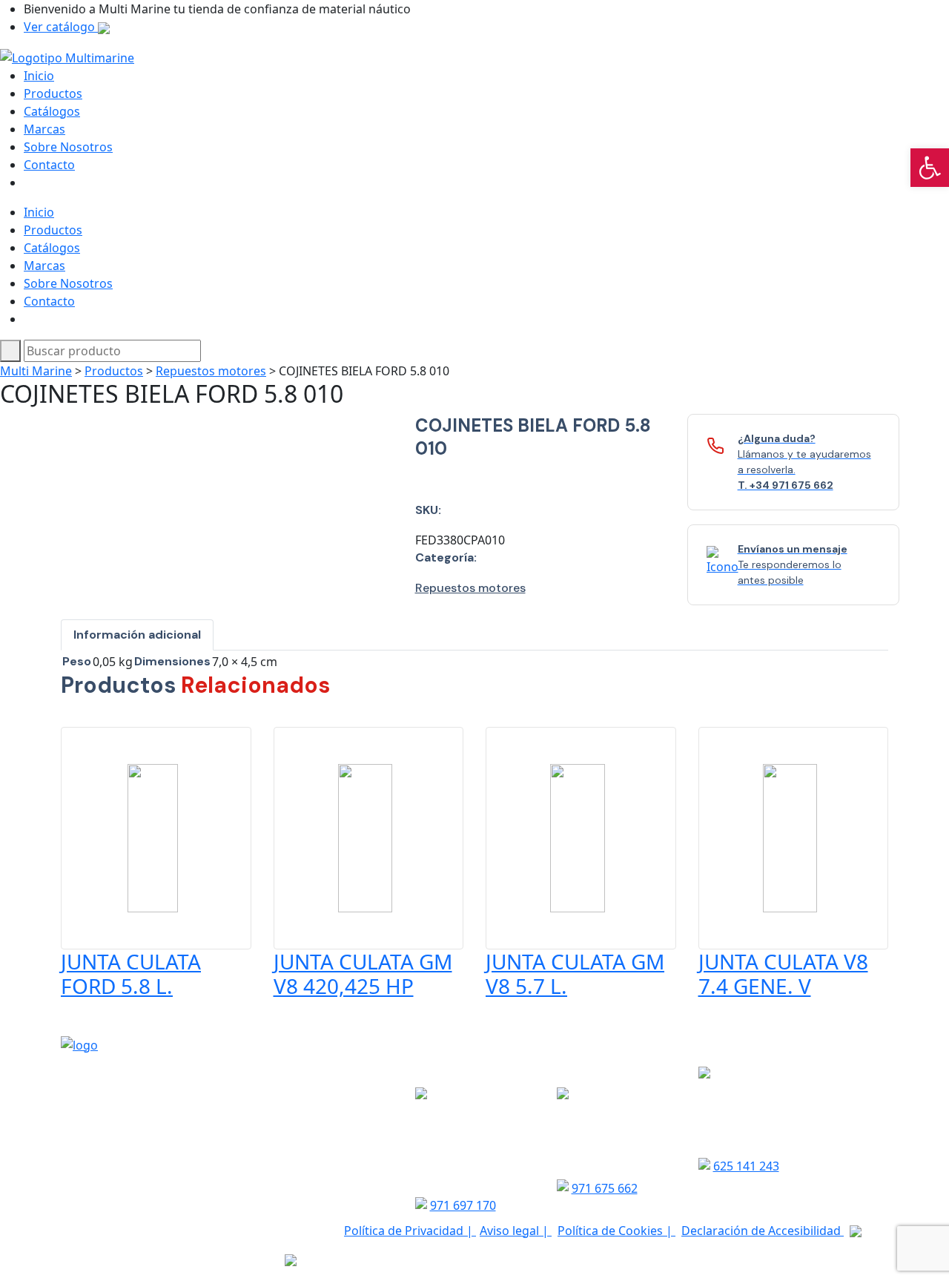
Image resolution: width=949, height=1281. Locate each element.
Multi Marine (36, 371)
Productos (53, 93)
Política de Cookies (612, 1230)
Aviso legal (511, 1230)
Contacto (49, 165)
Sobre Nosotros (68, 147)
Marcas (44, 129)
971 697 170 (463, 1205)
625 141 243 (746, 1166)
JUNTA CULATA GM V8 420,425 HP (363, 974)
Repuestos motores (211, 371)
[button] (929, 167)
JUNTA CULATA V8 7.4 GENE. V (783, 974)
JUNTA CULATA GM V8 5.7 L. (575, 974)
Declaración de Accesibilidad (762, 1230)
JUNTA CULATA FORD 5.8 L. (131, 974)
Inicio (39, 75)
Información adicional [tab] (137, 634)
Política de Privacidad (405, 1230)
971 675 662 (605, 1188)
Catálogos (52, 111)
